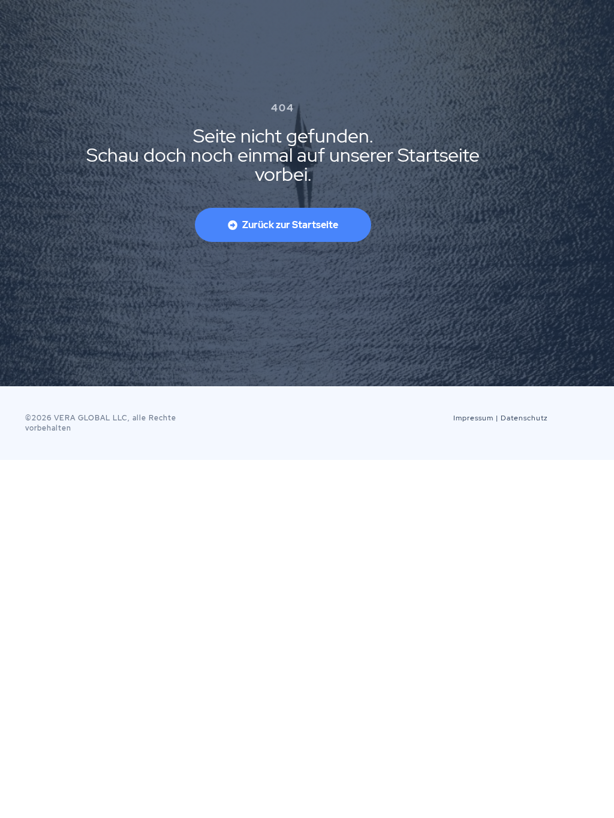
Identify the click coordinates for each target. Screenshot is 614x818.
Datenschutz (524, 418)
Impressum (473, 418)
